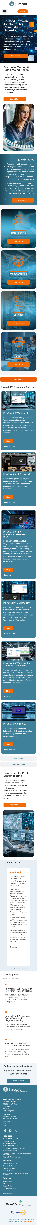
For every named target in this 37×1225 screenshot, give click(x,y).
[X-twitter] (15, 1130)
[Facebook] (5, 1130)
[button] (4, 11)
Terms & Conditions (27, 1221)
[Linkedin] (10, 1130)
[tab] (18, 379)
